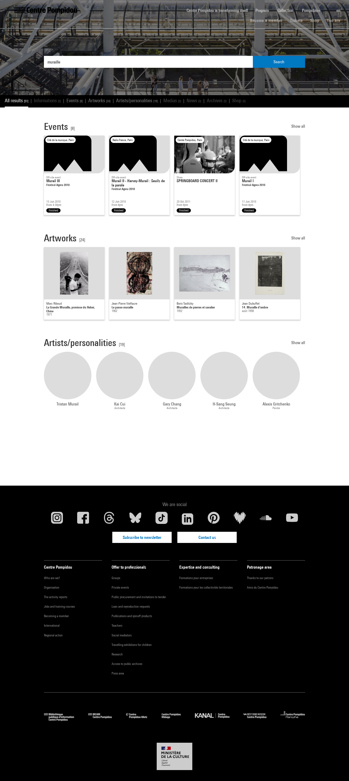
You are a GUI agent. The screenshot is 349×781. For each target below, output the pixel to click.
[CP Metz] (140, 719)
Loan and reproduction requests (131, 606)
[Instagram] (57, 519)
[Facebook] (83, 519)
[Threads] (109, 519)
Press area (118, 673)
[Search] (329, 8)
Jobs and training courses (59, 606)
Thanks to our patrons (260, 578)
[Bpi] (62, 719)
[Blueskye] (135, 519)
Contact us (207, 537)
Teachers (117, 625)
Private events (120, 587)
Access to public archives (127, 664)
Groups (116, 578)
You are (334, 20)
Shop (316, 20)
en (338, 10)
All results (16, 100)
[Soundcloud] (266, 519)
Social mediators (122, 635)
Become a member (268, 20)
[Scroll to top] (337, 769)
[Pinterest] (214, 519)
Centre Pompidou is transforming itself (219, 10)
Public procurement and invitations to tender (139, 597)
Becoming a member (56, 616)
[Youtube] (292, 519)
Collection (286, 10)
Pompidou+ (311, 10)
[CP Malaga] (175, 719)
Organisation (51, 587)
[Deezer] (240, 519)
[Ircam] (103, 719)
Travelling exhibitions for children (132, 645)
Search (279, 61)
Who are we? (52, 578)
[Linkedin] (187, 519)
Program (262, 10)
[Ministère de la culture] (174, 756)
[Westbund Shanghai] (259, 719)
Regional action (53, 635)
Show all (298, 126)
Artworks (99, 100)
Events (74, 100)
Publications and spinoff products (132, 616)
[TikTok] (161, 519)
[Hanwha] (293, 719)
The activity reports (55, 597)
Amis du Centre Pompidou (262, 587)
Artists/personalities (137, 100)
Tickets (296, 20)
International (52, 625)
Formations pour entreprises (196, 578)
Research (117, 654)
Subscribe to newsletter (142, 537)
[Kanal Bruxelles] (215, 719)
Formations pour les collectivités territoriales (206, 587)
